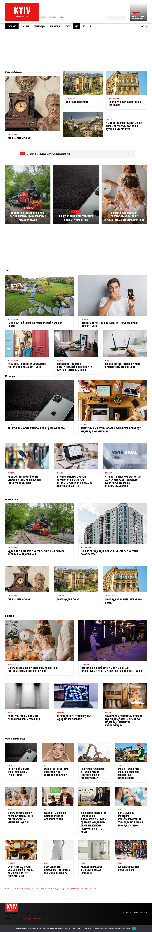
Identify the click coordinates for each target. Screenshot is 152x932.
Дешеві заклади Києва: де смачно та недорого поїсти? (51, 154)
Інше (46, 765)
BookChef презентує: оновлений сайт (128, 868)
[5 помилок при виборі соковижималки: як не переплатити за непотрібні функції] (124, 194)
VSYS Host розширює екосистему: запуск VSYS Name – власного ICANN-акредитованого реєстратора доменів (123, 481)
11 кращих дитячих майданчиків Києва (138, 17)
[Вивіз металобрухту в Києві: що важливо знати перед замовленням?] (131, 752)
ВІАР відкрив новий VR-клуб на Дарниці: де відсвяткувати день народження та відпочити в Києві (111, 669)
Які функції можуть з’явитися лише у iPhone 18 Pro (76, 218)
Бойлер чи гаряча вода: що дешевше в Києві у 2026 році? (24, 717)
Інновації (124, 208)
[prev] (127, 153)
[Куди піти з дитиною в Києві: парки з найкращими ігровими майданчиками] (27, 194)
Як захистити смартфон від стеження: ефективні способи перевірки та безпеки (24, 479)
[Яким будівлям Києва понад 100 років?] (126, 83)
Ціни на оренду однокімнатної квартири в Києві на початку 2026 (109, 552)
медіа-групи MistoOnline (32, 919)
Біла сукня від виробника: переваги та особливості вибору (57, 870)
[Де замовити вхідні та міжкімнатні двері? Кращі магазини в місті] (27, 343)
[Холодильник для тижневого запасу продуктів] (94, 850)
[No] (149, 928)
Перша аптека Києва (19, 138)
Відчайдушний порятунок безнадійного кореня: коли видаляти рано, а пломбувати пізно (130, 819)
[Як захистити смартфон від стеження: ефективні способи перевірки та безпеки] (27, 456)
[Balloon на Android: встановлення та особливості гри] (58, 796)
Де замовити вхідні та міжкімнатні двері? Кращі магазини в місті (27, 365)
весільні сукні (17, 889)
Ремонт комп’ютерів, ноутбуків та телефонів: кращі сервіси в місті (109, 324)
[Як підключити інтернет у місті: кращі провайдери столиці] (125, 343)
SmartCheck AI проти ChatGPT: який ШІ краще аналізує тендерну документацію (111, 430)
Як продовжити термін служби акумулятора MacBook (74, 717)
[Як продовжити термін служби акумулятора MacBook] (76, 696)
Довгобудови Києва (76, 102)
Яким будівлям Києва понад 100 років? (125, 103)
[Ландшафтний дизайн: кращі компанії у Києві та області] (39, 295)
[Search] (125, 18)
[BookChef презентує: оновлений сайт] (131, 850)
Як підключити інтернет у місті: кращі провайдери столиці (122, 365)
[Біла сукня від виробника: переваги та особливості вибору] (58, 850)
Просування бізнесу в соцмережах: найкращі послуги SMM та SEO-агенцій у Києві (74, 367)
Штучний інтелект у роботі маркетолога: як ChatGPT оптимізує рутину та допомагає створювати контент (74, 481)
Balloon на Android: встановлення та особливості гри (55, 816)
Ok (134, 928)
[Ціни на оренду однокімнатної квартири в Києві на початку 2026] (112, 523)
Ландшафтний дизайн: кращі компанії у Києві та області (35, 324)
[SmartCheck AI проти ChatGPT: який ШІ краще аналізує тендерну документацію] (112, 400)
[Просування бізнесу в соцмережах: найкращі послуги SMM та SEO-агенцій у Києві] (76, 343)
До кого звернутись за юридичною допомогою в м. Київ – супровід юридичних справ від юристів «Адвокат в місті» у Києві (93, 822)
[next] (130, 153)
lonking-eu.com (64, 889)
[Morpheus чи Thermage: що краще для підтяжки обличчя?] (58, 752)
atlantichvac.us (77, 889)
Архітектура (136, 13)
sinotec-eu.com (90, 889)
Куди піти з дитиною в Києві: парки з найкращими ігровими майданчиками (28, 216)
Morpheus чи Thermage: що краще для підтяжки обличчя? (57, 772)
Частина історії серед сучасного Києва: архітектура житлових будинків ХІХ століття (124, 126)
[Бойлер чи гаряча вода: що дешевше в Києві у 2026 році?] (27, 696)
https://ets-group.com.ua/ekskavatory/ (42, 889)
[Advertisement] (76, 47)
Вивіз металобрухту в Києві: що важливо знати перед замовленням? (129, 773)
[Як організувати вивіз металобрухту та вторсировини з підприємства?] (94, 752)
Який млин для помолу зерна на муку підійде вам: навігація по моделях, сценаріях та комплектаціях (123, 720)
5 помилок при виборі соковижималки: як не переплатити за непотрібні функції (124, 216)
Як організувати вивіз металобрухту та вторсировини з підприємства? (93, 773)
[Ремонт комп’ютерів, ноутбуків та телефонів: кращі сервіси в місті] (112, 295)
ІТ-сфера (76, 211)
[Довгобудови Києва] (83, 83)
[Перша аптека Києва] (32, 103)
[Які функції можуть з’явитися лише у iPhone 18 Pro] (76, 194)
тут (25, 889)
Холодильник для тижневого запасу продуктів (91, 870)
